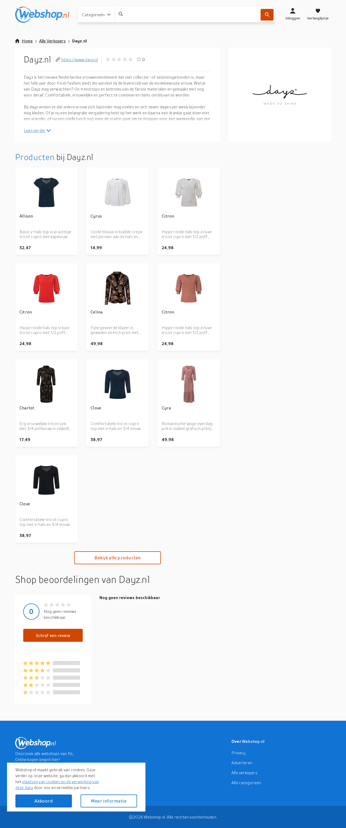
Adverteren (241, 762)
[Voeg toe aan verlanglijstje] (71, 174)
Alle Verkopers (52, 40)
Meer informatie (109, 801)
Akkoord (43, 801)
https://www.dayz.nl (79, 59)
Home (27, 40)
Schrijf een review (53, 635)
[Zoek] (267, 15)
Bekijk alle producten (117, 557)
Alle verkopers (244, 772)
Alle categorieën (246, 782)
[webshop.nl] (42, 14)
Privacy (238, 752)
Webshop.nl (253, 741)
